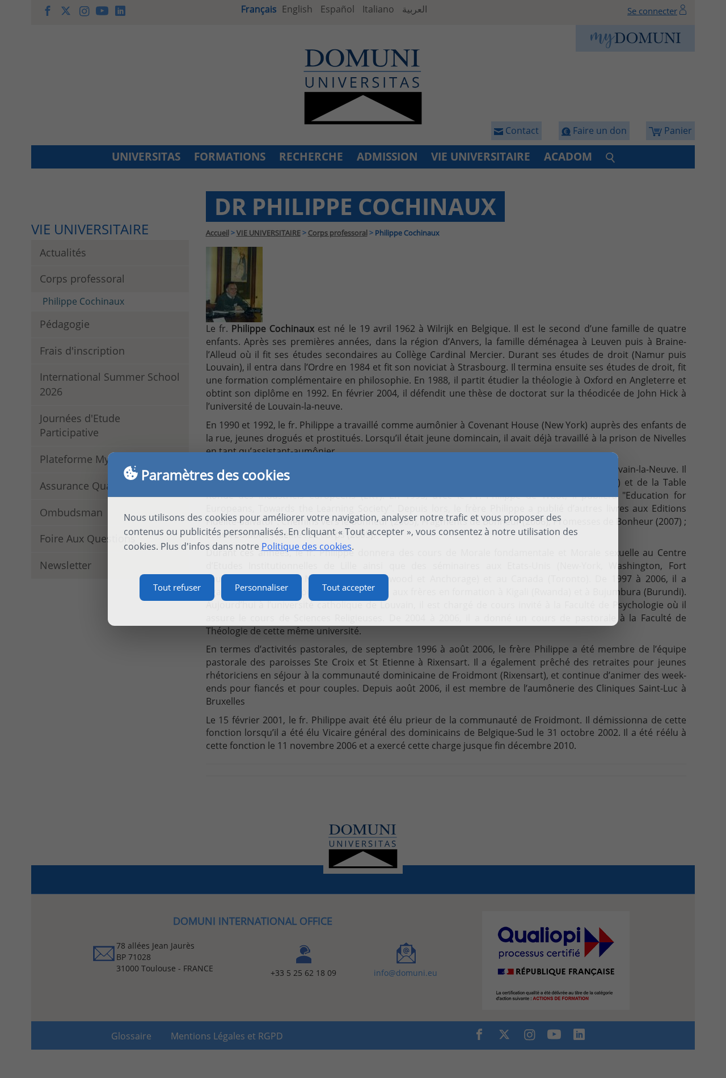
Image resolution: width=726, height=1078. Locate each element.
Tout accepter (348, 587)
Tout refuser (177, 587)
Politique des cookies (306, 546)
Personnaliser (261, 587)
